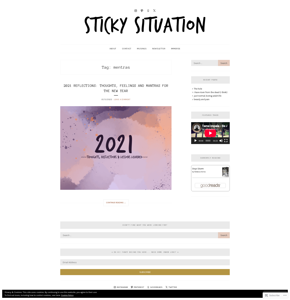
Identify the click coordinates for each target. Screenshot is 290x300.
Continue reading (114, 203)
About (113, 48)
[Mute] (221, 140)
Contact (126, 48)
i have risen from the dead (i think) (210, 92)
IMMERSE (175, 48)
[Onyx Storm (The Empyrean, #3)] (225, 176)
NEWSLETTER (158, 48)
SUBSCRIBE (145, 272)
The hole (198, 88)
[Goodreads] (148, 10)
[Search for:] (210, 63)
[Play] (195, 140)
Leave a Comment (122, 99)
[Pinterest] (141, 10)
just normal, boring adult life (207, 96)
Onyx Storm (198, 168)
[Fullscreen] (226, 140)
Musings (142, 48)
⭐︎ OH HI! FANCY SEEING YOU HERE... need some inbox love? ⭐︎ (145, 252)
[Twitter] (154, 10)
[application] (210, 133)
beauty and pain (201, 99)
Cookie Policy (67, 295)
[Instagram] (135, 10)
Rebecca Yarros (200, 172)
